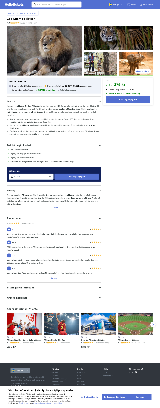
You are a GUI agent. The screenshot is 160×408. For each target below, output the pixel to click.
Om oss (55, 373)
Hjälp (105, 373)
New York (81, 373)
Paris (79, 379)
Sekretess (56, 385)
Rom (79, 376)
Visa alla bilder (143, 71)
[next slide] (153, 324)
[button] (54, 102)
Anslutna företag (59, 379)
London (80, 382)
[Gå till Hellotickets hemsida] (14, 4)
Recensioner (57, 382)
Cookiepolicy (24, 403)
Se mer (54, 278)
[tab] (54, 102)
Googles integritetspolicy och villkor (47, 403)
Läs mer (54, 208)
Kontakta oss (108, 376)
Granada (81, 385)
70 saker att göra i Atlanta (27, 13)
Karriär (55, 376)
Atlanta (11, 13)
